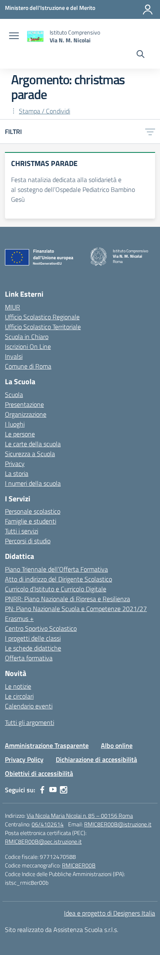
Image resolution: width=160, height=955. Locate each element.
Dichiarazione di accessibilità (96, 759)
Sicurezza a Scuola (30, 454)
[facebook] (42, 790)
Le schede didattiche (33, 648)
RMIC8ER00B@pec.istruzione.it (43, 841)
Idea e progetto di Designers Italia (109, 913)
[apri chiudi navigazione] (14, 37)
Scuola (14, 394)
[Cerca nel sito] (140, 55)
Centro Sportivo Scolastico (41, 628)
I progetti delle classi (33, 638)
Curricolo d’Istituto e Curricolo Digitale (55, 589)
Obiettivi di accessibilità (39, 773)
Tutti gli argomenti (29, 722)
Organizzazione (25, 414)
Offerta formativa (29, 658)
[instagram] (63, 790)
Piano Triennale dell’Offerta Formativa (56, 569)
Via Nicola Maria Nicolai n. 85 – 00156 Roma (80, 815)
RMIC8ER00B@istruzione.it (117, 824)
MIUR (12, 307)
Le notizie (18, 686)
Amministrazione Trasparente (47, 745)
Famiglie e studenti (30, 521)
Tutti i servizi (21, 531)
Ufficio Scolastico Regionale (42, 317)
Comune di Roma (28, 366)
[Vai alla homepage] (35, 36)
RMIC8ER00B (79, 865)
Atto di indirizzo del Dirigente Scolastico (58, 579)
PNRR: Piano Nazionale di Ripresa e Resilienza (67, 599)
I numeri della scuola (33, 483)
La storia (16, 473)
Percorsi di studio (27, 541)
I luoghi (15, 424)
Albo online (117, 745)
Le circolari (19, 696)
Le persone (20, 434)
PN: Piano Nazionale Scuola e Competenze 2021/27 (76, 609)
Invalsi (14, 356)
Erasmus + (19, 618)
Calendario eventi (29, 706)
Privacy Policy (24, 759)
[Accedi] (147, 9)
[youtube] (53, 790)
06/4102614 (48, 824)
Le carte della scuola (33, 444)
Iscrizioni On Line (28, 346)
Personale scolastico (32, 511)
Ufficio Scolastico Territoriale (43, 327)
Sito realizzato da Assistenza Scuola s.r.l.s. (61, 929)
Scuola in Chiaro (26, 336)
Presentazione (24, 404)
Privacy (15, 463)
